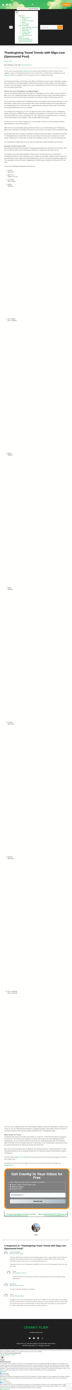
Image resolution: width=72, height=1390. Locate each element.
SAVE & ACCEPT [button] (5, 1389)
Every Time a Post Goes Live (23, 1185)
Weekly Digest (17, 1187)
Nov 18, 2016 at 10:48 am (17, 1296)
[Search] (60, 27)
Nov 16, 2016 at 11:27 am (19, 1273)
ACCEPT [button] (13, 1355)
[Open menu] (11, 27)
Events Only (16, 1189)
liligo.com (27, 71)
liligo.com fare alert (21, 1157)
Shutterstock (8, 1165)
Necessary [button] (3, 1371)
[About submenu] (23, 16)
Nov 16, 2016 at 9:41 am (16, 1285)
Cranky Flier (36, 1327)
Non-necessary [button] (4, 1381)
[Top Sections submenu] (27, 26)
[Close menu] (16, 12)
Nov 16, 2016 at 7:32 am (16, 1253)
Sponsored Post (27, 65)
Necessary (5, 1373)
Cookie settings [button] (5, 1355)
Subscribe (66, 4)
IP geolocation (43, 1343)
